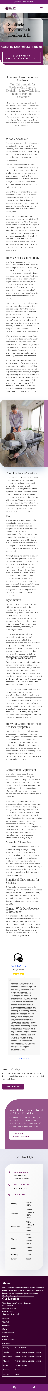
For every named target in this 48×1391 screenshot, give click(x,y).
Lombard (5, 1318)
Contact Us (13, 1087)
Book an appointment (21, 1135)
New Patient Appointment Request (21, 57)
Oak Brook (6, 1343)
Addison (5, 1336)
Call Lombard (21, 1185)
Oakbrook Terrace (8, 1340)
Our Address (21, 1172)
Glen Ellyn (6, 1325)
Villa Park (5, 1322)
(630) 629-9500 (8, 1311)
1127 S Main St (7, 1306)
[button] (19, 1058)
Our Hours (20, 1194)
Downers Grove (8, 1332)
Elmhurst (5, 1329)
